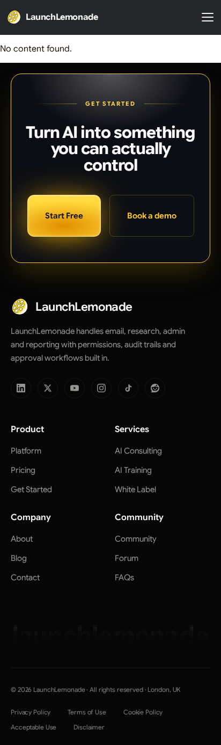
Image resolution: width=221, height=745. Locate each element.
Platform (26, 451)
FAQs (124, 577)
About (22, 539)
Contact (25, 577)
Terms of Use (87, 712)
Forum (126, 558)
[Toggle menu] (208, 17)
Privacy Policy (30, 712)
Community (136, 539)
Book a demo (151, 216)
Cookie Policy (143, 712)
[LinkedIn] (21, 388)
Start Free (64, 216)
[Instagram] (101, 388)
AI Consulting (138, 451)
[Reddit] (155, 388)
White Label (135, 489)
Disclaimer (89, 727)
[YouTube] (74, 388)
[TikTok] (128, 388)
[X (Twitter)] (48, 388)
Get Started (31, 489)
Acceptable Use (33, 727)
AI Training (133, 470)
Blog (19, 558)
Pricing (23, 470)
